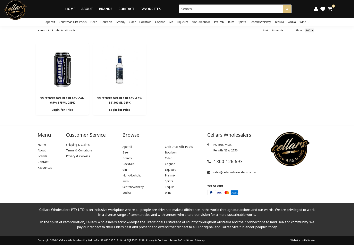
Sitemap (200, 240)
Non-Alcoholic (201, 22)
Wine (303, 22)
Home (70, 9)
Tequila (279, 22)
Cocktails (145, 22)
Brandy (120, 22)
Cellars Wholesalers (71, 240)
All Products (56, 30)
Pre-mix (219, 22)
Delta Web (310, 240)
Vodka (292, 22)
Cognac (160, 22)
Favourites (151, 9)
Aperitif (50, 22)
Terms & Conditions (79, 150)
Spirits (242, 22)
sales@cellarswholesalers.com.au (234, 172)
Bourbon (106, 22)
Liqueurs (182, 22)
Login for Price (62, 110)
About (87, 9)
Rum (231, 22)
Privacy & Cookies (78, 156)
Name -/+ (277, 30)
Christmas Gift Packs (73, 22)
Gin (171, 22)
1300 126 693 (227, 161)
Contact (126, 9)
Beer (93, 22)
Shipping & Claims (78, 145)
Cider (132, 22)
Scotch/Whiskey (260, 22)
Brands (105, 9)
